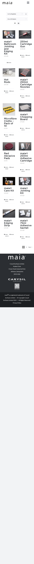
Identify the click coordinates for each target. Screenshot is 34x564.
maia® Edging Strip (8, 223)
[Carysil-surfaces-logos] (17, 279)
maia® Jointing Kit (25, 190)
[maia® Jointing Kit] (25, 181)
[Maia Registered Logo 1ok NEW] (8, 2)
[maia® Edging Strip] (9, 213)
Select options (23, 129)
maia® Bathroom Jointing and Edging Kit (10, 47)
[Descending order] (26, 14)
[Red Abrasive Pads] (9, 146)
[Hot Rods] (9, 72)
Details (9, 62)
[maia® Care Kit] (9, 181)
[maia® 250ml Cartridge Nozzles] (25, 72)
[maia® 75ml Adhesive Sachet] (25, 213)
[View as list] (18, 23)
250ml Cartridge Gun (26, 44)
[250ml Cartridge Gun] (25, 34)
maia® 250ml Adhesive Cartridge (26, 157)
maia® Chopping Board (26, 117)
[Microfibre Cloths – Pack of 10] (9, 109)
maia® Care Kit (9, 189)
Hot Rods (7, 80)
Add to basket (22, 56)
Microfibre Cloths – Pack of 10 (10, 122)
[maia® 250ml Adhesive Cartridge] (25, 146)
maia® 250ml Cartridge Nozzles (26, 83)
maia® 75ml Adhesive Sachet (26, 224)
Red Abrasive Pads (9, 156)
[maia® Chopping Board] (25, 107)
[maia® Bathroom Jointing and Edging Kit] (9, 34)
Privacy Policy (17, 303)
